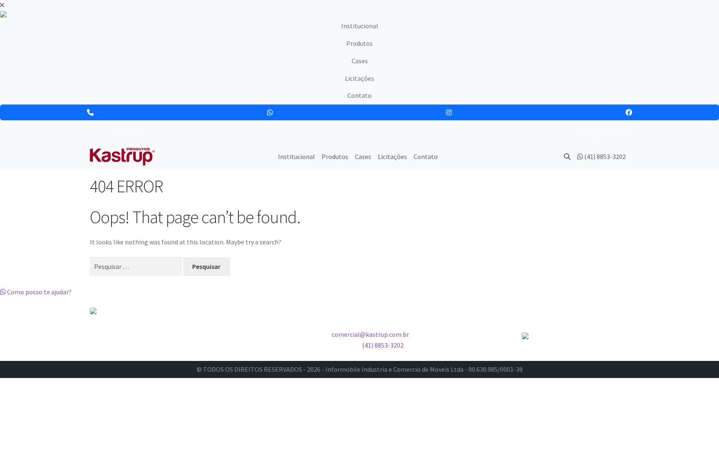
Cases (360, 61)
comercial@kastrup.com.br (370, 334)
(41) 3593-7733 (604, 132)
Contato (359, 95)
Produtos (359, 43)
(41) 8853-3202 (383, 345)
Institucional (359, 26)
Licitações (359, 78)
